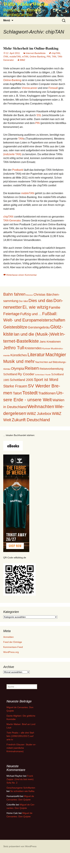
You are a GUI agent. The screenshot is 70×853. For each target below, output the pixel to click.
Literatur (36, 354)
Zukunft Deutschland (31, 419)
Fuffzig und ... (31, 314)
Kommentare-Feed (13, 647)
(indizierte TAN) (12, 154)
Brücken (29, 295)
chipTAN (55, 53)
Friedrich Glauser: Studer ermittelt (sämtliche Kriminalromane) (21, 748)
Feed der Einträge (12, 642)
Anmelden (8, 637)
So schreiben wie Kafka (22, 791)
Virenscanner (29, 88)
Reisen (32, 368)
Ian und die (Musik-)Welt (36, 334)
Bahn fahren (14, 294)
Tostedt (30, 392)
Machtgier (55, 354)
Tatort (17, 393)
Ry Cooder (26, 374)
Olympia (17, 368)
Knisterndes (33, 348)
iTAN (5, 56)
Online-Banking (37, 56)
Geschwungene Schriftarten (21, 787)
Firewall (53, 88)
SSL (38, 115)
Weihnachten (40, 406)
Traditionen (47, 393)
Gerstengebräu (39, 327)
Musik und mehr (19, 361)
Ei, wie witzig (35, 307)
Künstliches (18, 355)
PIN (48, 56)
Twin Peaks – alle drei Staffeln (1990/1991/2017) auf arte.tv (21, 736)
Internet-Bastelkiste (36, 53)
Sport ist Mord (46, 379)
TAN (54, 56)
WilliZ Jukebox (39, 414)
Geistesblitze (15, 327)
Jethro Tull (13, 347)
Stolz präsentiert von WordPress (19, 846)
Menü (6, 20)
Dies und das (40, 300)
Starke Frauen (15, 386)
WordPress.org (11, 652)
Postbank (17, 169)
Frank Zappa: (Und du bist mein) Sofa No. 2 (20, 779)
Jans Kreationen (50, 341)
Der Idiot (23, 301)
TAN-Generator (12, 220)
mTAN (25, 56)
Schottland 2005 (21, 380)
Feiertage (11, 314)
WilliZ (22, 60)
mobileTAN (15, 56)
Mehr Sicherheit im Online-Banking (30, 48)
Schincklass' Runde (43, 375)
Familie (54, 307)
